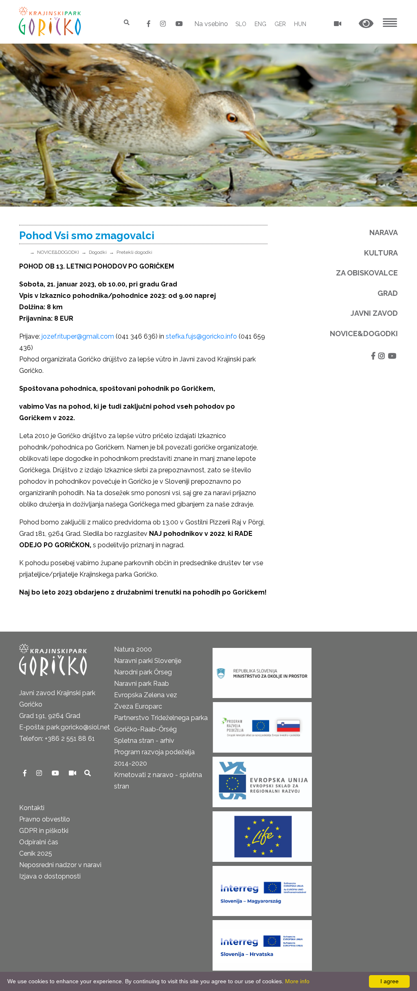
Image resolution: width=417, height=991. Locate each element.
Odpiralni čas (38, 842)
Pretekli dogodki (134, 252)
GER (280, 24)
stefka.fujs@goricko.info (201, 336)
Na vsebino (211, 24)
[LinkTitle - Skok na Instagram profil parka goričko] (163, 24)
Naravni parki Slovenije (147, 661)
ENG (260, 24)
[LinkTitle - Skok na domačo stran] (50, 21)
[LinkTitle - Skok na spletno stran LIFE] (262, 834)
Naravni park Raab (141, 683)
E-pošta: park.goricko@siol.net (64, 727)
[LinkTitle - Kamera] (73, 773)
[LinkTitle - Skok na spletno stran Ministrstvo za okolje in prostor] (262, 670)
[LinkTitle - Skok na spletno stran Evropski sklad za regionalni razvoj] (262, 779)
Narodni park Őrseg (143, 672)
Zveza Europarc (138, 706)
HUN (300, 24)
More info (297, 981)
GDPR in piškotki (43, 831)
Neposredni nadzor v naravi (60, 865)
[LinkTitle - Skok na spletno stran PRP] (262, 725)
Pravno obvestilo (44, 819)
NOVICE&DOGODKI (58, 252)
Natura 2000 (133, 649)
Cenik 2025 (35, 853)
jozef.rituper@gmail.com (78, 336)
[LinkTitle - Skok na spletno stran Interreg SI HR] (262, 943)
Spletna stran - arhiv (144, 740)
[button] (366, 24)
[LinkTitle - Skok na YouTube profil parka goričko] (179, 24)
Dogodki (98, 252)
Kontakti (31, 808)
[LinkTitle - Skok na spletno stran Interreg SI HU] (262, 888)
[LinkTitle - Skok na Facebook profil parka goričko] (149, 24)
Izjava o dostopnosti (50, 876)
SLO (240, 24)
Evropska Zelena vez (145, 695)
